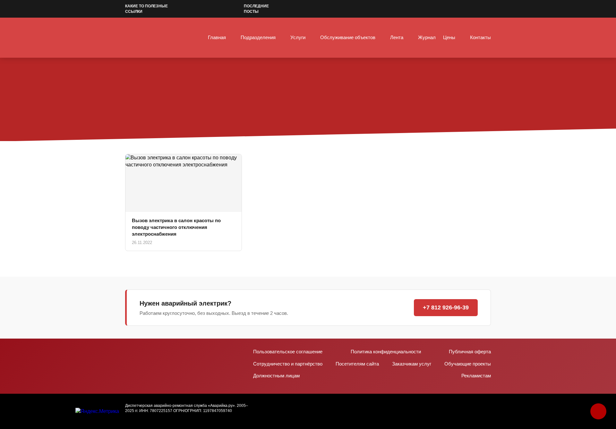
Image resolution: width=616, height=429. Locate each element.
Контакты (480, 37)
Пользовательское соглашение (287, 351)
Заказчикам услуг (411, 363)
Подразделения (258, 37)
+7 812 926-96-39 (446, 307)
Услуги (297, 37)
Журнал (427, 37)
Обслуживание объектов (347, 37)
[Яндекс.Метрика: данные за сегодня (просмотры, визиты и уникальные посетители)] (97, 411)
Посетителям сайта (357, 363)
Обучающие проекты (467, 363)
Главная (217, 37)
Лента (396, 37)
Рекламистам (476, 375)
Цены (449, 37)
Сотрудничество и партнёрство (287, 363)
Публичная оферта (470, 351)
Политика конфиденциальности (386, 351)
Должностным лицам (276, 375)
